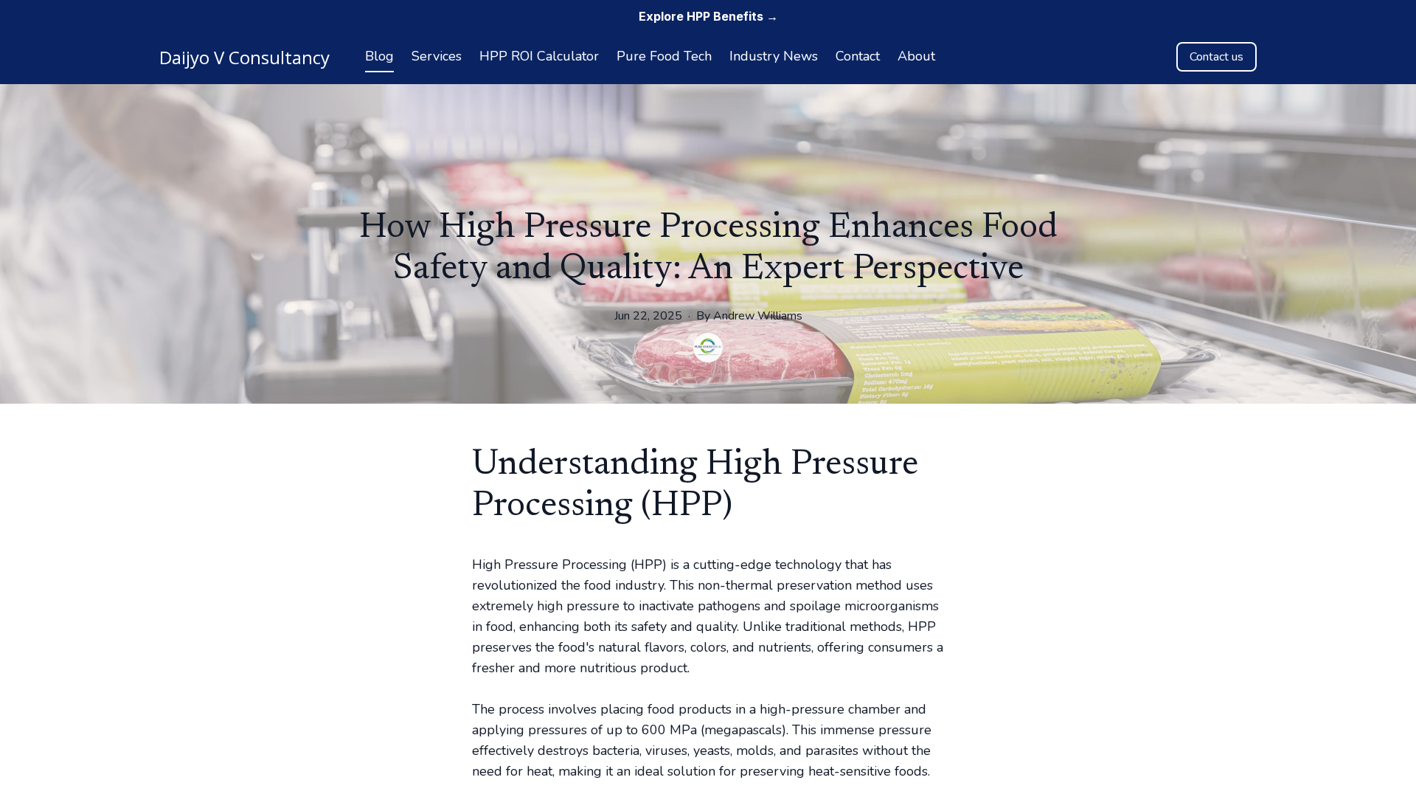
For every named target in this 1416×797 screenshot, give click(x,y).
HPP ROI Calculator (539, 56)
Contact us (1216, 57)
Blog (379, 56)
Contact (858, 56)
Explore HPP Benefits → (708, 16)
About (916, 56)
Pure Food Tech (664, 56)
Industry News (773, 56)
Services (437, 56)
